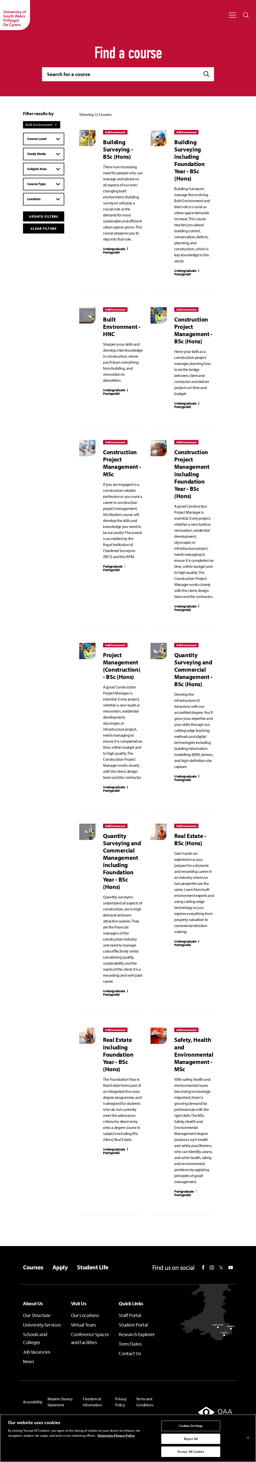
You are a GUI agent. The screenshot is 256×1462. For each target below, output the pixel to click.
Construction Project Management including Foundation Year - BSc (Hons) (192, 473)
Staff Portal (130, 1315)
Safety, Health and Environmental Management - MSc (194, 1054)
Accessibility (32, 1401)
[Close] (248, 1437)
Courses (33, 1267)
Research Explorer (136, 1334)
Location (33, 199)
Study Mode (36, 153)
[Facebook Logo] (203, 1267)
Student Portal (133, 1325)
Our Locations (85, 1315)
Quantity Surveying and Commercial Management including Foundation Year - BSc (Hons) (122, 861)
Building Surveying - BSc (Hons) (118, 149)
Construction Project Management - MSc (122, 462)
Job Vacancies (36, 1352)
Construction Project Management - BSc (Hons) (193, 330)
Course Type (36, 184)
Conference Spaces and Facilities (90, 1338)
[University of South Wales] (15, 15)
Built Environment (39, 124)
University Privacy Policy (116, 1435)
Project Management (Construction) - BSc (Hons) (121, 665)
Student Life (92, 1267)
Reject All (191, 1439)
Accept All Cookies (191, 1451)
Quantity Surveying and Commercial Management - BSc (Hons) (193, 669)
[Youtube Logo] (230, 1267)
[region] (128, 1438)
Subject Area (36, 169)
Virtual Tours (83, 1325)
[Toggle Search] (246, 15)
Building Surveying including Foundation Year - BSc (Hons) (189, 160)
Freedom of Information (92, 1401)
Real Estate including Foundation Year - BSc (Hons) (118, 1054)
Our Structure (36, 1315)
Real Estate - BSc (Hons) (190, 839)
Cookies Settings (190, 1426)
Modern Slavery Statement (60, 1401)
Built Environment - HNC (121, 326)
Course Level (36, 138)
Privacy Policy (121, 1401)
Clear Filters (43, 228)
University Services (42, 1325)
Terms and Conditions (145, 1401)
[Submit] (206, 74)
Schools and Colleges (35, 1338)
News (28, 1361)
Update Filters (43, 216)
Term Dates (130, 1344)
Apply (60, 1267)
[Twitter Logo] (221, 1267)
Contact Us (130, 1353)
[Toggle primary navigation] (232, 15)
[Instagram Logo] (212, 1267)
